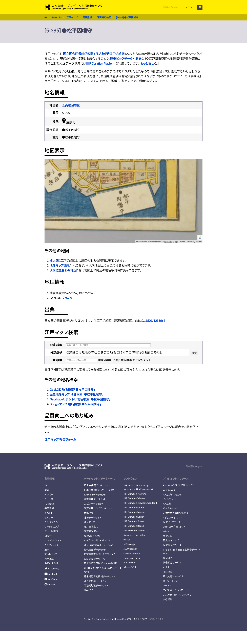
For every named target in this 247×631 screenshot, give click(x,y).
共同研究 (49, 503)
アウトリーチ (51, 554)
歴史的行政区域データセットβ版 (100, 563)
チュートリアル (52, 531)
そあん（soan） (170, 508)
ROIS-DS (143, 619)
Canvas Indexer (132, 553)
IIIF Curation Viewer (134, 498)
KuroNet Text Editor (134, 535)
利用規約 (49, 558)
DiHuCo (167, 585)
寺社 (94, 352)
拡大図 (54, 260)
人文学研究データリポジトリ (177, 594)
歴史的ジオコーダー (173, 545)
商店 (103, 352)
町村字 (123, 352)
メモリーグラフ (170, 581)
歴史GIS (140, 58)
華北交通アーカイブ (173, 576)
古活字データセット (94, 503)
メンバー (49, 494)
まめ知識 (167, 599)
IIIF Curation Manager (135, 512)
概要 (47, 489)
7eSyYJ (67, 298)
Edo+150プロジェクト (174, 526)
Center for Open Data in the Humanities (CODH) (109, 619)
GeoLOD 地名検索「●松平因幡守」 (72, 389)
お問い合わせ (51, 563)
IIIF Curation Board (134, 525)
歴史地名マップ (171, 540)
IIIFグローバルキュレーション (98, 540)
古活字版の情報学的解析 (176, 512)
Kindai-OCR (130, 567)
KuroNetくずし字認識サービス (178, 485)
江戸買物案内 (91, 526)
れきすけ (167, 567)
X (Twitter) (53, 568)
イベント (49, 512)
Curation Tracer (132, 558)
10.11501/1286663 (152, 320)
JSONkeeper (130, 548)
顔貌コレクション (92, 535)
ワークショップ (52, 526)
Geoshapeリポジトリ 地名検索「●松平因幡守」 (80, 399)
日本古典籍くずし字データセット (100, 489)
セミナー (49, 517)
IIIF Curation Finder (134, 507)
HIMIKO (167, 571)
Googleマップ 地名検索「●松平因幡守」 (75, 404)
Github (51, 584)
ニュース (49, 499)
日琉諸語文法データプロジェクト (100, 554)
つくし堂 (167, 503)
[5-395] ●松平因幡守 (127, 17)
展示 (47, 549)
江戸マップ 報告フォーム (60, 439)
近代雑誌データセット (95, 549)
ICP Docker (130, 562)
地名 (113, 352)
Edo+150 (56, 17)
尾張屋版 (87, 17)
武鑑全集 (88, 512)
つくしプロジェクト (172, 494)
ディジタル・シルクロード (175, 590)
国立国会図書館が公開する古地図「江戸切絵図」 (94, 54)
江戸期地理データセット (96, 581)
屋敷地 (83, 352)
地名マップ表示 (60, 265)
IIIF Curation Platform (100, 63)
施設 (72, 352)
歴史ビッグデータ (121, 58)
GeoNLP (167, 558)
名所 (147, 352)
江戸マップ (71, 17)
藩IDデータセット (92, 517)
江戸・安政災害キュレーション (99, 545)
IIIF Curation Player (134, 521)
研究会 (48, 535)
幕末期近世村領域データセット (99, 576)
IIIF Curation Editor (134, 516)
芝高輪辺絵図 (104, 17)
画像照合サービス (172, 562)
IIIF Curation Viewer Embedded (150, 241)
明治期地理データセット (96, 585)
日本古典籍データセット (96, 485)
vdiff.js (127, 539)
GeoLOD (88, 590)
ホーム (48, 485)
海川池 (136, 352)
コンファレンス (52, 545)
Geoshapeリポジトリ (94, 558)
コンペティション (53, 540)
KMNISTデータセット (95, 494)
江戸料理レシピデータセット (98, 508)
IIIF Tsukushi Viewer (134, 530)
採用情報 (49, 508)
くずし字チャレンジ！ (173, 517)
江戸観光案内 (91, 531)
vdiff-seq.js (129, 544)
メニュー (190, 7)
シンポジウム (51, 522)
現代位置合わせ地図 (63, 270)
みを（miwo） (169, 489)
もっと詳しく (148, 63)
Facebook (52, 573)
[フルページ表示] (48, 173)
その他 (158, 352)
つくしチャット (170, 499)
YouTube (52, 579)
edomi (166, 531)
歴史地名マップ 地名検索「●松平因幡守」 (77, 394)
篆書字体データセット (95, 499)
